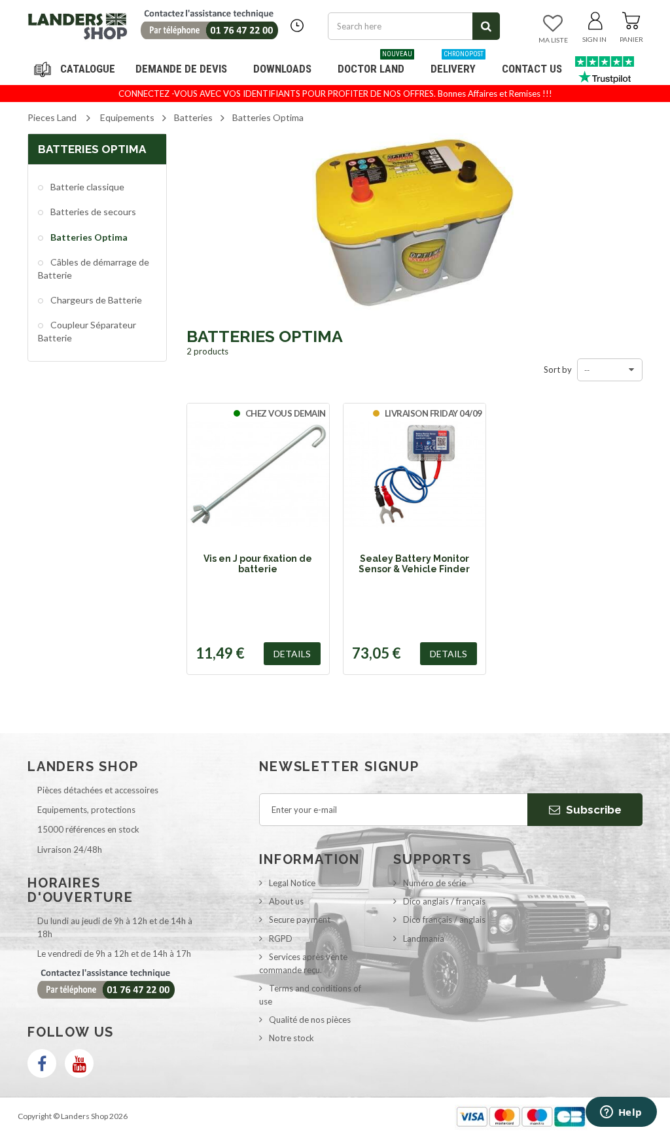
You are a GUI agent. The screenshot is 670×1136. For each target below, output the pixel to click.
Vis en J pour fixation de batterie (257, 563)
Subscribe (592, 809)
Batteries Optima (88, 237)
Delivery (457, 63)
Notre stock (291, 1038)
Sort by (558, 369)
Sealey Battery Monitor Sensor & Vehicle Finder (414, 563)
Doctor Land (375, 63)
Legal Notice (292, 883)
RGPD (280, 938)
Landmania (423, 938)
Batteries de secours (92, 211)
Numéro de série (434, 883)
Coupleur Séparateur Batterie (87, 331)
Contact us (532, 68)
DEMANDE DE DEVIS (181, 68)
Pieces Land (52, 117)
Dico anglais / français (444, 901)
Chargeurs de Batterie (95, 299)
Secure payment (299, 919)
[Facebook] (41, 1063)
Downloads (282, 68)
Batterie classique (86, 186)
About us (286, 901)
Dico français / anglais (444, 919)
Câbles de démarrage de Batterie (93, 268)
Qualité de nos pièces (310, 1019)
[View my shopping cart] (631, 18)
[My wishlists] (553, 24)
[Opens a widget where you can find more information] (621, 1113)
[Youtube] (79, 1063)
